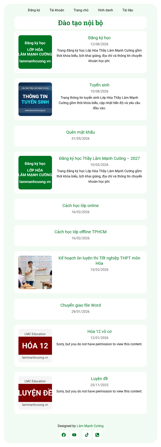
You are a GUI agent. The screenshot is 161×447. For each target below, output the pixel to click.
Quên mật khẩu (80, 132)
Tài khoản (56, 10)
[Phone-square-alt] (97, 435)
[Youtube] (74, 435)
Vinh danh (105, 10)
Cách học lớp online (80, 205)
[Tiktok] (87, 435)
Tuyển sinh (99, 84)
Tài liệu (127, 10)
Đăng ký (34, 10)
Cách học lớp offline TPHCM (80, 231)
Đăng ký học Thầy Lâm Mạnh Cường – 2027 (99, 158)
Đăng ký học (99, 37)
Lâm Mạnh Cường (90, 426)
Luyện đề (99, 378)
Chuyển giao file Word (80, 305)
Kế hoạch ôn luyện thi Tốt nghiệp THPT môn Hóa (99, 260)
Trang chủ (81, 10)
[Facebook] (64, 435)
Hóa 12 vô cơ (99, 331)
